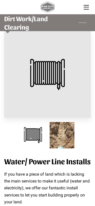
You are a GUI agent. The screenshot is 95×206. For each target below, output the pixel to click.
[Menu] (86, 7)
